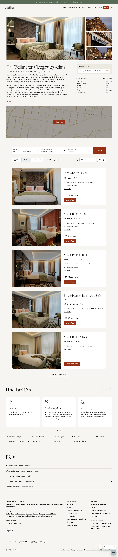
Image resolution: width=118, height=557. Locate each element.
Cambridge (17, 523)
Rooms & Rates (74, 7)
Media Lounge (72, 525)
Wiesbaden (25, 516)
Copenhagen (42, 516)
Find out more (77, 2)
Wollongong (16, 504)
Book (106, 7)
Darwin (60, 504)
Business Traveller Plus (75, 510)
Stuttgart (17, 516)
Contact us (95, 516)
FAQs (83, 7)
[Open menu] (111, 7)
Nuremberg (10, 516)
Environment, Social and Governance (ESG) (99, 550)
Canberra (53, 504)
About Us (70, 504)
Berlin (8, 514)
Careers (70, 522)
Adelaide (32, 504)
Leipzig (48, 514)
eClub (69, 507)
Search (99, 150)
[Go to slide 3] (60, 430)
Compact (38, 160)
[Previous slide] (104, 390)
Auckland (39, 504)
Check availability (72, 363)
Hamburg (42, 514)
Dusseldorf (21, 514)
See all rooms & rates (59, 374)
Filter (100, 160)
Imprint (63, 550)
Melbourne (24, 504)
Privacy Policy (71, 550)
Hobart (12, 506)
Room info (67, 189)
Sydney (8, 504)
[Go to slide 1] (57, 430)
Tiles (18, 160)
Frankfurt (29, 514)
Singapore (9, 531)
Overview (64, 7)
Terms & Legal (81, 550)
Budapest (33, 516)
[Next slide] (110, 390)
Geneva (35, 514)
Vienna (49, 516)
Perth (8, 506)
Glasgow (9, 523)
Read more (9, 101)
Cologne (14, 514)
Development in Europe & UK (101, 523)
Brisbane (46, 504)
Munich (53, 514)
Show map (59, 122)
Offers (89, 7)
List (27, 160)
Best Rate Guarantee (98, 510)
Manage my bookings (98, 504)
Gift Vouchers (71, 516)
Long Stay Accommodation (76, 519)
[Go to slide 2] (59, 430)
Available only (51, 160)
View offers (70, 200)
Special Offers (72, 513)
